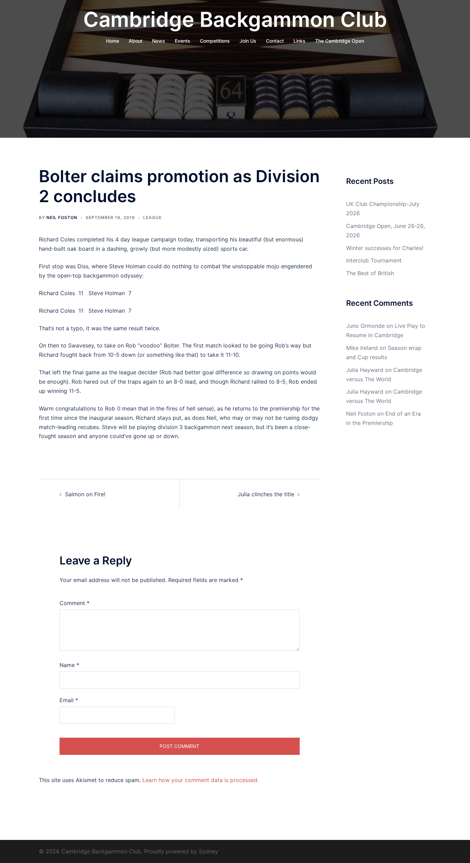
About (135, 41)
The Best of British (370, 273)
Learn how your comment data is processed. (200, 780)
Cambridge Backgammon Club (235, 19)
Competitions (215, 41)
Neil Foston (61, 217)
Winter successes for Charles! (384, 248)
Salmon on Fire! (85, 494)
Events (182, 41)
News (158, 41)
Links (299, 41)
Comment (74, 603)
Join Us (247, 41)
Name (69, 665)
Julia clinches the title (266, 494)
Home (112, 41)
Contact (275, 41)
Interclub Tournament (374, 260)
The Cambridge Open (339, 41)
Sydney (208, 851)
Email (69, 700)
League (152, 217)
